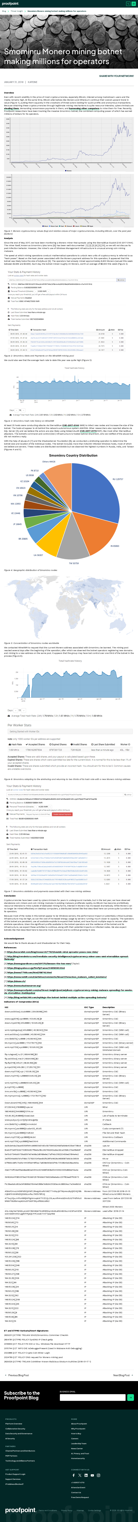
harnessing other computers (84, 108)
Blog (4, 11)
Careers (74, 1438)
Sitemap (80, 1510)
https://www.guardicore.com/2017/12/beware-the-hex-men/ (39, 963)
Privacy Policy (66, 1510)
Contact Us (76, 1492)
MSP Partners (11, 1456)
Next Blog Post (121, 1375)
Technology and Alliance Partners (20, 1461)
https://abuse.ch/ (16, 981)
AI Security (10, 1438)
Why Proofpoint (78, 1429)
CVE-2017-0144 (71, 425)
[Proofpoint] (10, 4)
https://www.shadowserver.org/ (24, 985)
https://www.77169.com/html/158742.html (29, 972)
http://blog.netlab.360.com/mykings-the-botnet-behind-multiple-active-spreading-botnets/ (57, 997)
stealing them (11, 108)
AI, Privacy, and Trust (80, 1453)
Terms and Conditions (48, 1510)
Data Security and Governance (18, 1433)
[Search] (128, 4)
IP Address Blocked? (14, 1484)
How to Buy (76, 1433)
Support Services (12, 1479)
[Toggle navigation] (134, 4)
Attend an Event (78, 1487)
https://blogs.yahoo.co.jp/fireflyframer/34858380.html (36, 968)
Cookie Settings (94, 1510)
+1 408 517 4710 (77, 1482)
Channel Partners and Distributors (20, 1451)
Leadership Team (78, 1443)
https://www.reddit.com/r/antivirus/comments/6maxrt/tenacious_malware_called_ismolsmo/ (57, 977)
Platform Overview (13, 1424)
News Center (77, 1448)
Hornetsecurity (78, 1458)
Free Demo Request (80, 1497)
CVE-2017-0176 (88, 431)
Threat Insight (17, 11)
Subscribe (130, 1397)
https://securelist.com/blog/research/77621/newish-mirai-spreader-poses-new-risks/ (52, 952)
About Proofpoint (79, 1424)
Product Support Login (15, 1474)
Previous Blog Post (18, 1375)
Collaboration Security (15, 1429)
